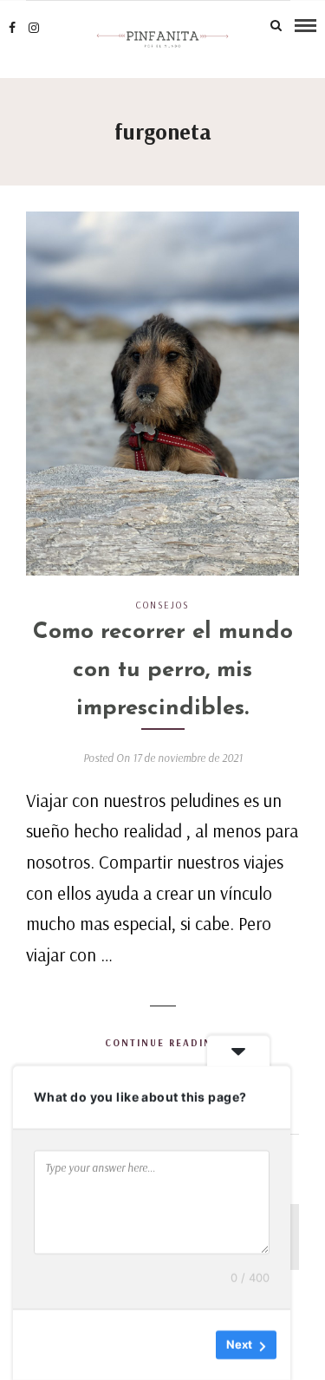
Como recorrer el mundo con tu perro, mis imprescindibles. (163, 670)
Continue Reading (163, 1043)
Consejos (162, 605)
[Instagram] (34, 28)
